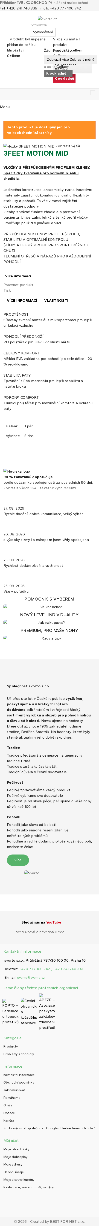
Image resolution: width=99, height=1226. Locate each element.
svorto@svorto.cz (31, 978)
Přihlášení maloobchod (68, 2)
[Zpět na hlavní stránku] (4, 116)
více (18, 860)
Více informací (18, 276)
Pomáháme (11, 1098)
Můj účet (11, 1140)
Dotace (9, 1113)
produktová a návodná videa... (41, 932)
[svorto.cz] (49, 19)
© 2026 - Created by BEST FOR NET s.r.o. (49, 1221)
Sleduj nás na (41, 922)
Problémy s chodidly (18, 1054)
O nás (7, 1105)
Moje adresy (12, 1164)
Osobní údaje (13, 1172)
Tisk (7, 290)
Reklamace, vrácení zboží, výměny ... (30, 1187)
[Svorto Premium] (49, 634)
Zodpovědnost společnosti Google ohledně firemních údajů (49, 1128)
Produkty (10, 1046)
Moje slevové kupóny (19, 1180)
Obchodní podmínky (18, 1082)
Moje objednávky (16, 1149)
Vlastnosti (56, 300)
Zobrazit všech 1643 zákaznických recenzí (39, 488)
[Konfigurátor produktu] (49, 603)
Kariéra (8, 1121)
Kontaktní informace (19, 1075)
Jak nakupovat (14, 1090)
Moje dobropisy (15, 1157)
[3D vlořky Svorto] (49, 618)
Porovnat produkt (18, 285)
